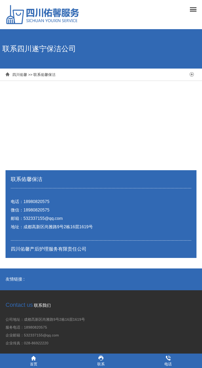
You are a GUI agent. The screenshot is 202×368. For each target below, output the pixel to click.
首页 (33, 364)
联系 (101, 364)
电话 (168, 364)
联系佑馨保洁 (44, 74)
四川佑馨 (19, 74)
